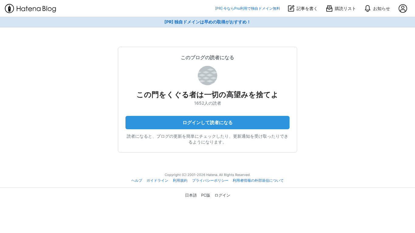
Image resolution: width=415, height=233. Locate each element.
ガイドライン (157, 180)
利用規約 (180, 180)
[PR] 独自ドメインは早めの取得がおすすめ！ (207, 21)
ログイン (222, 195)
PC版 (205, 195)
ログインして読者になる (208, 122)
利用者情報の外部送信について (258, 180)
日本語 (191, 195)
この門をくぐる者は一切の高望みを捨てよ (207, 94)
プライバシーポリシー (210, 180)
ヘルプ (136, 180)
